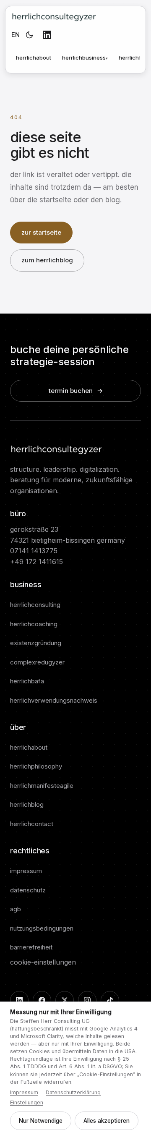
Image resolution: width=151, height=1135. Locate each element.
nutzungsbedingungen (41, 928)
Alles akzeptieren (106, 1120)
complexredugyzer (37, 662)
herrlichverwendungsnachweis (53, 700)
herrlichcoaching (33, 624)
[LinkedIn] (47, 35)
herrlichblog (27, 804)
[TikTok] (110, 1000)
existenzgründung (35, 643)
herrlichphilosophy (36, 766)
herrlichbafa (27, 681)
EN (15, 35)
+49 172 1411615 (36, 561)
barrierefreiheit (31, 947)
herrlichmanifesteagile (41, 786)
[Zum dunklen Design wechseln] (29, 35)
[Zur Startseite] (53, 16)
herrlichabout (33, 57)
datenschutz (28, 890)
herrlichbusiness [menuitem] (85, 57)
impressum (26, 871)
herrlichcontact (31, 824)
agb (15, 909)
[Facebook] (42, 1000)
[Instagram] (87, 1000)
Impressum (24, 1092)
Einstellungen (26, 1102)
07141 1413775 (33, 551)
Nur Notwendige (40, 1120)
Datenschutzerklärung (73, 1092)
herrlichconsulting (35, 605)
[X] (64, 1000)
